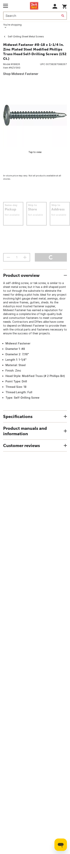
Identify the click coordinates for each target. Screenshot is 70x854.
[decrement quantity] (8, 257)
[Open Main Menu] (5, 6)
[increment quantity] (25, 257)
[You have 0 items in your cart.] (64, 6)
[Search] (63, 15)
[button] (54, 6)
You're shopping (12, 24)
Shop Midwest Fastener (20, 74)
